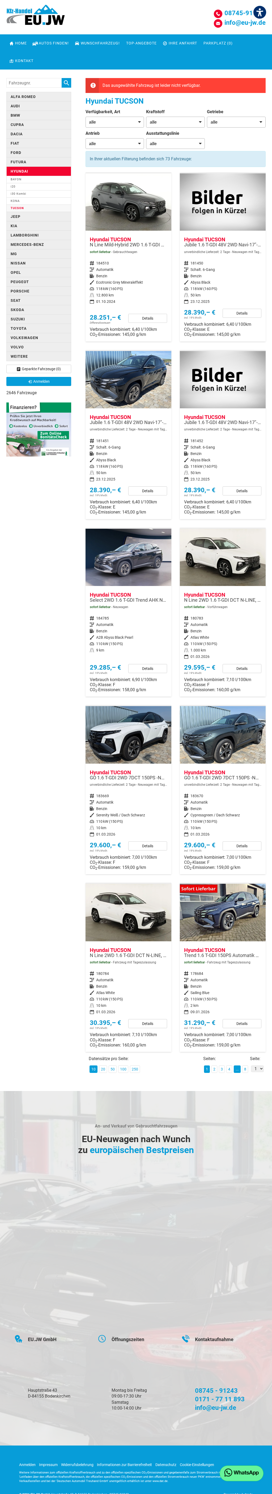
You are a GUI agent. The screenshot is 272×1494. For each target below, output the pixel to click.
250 (135, 1069)
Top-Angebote (141, 43)
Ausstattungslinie (162, 133)
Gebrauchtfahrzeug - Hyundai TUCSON (128, 257)
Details (147, 318)
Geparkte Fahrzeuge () (41, 369)
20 (103, 1069)
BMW (15, 115)
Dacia (17, 134)
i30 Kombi (18, 194)
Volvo (17, 347)
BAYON (16, 179)
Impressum (48, 1465)
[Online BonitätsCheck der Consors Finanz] (38, 429)
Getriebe (215, 111)
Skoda (17, 310)
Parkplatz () (218, 43)
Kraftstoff (155, 111)
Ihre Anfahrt (183, 43)
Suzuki (18, 319)
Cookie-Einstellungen (197, 1465)
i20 (13, 186)
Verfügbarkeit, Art (103, 111)
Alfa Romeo (23, 97)
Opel (16, 272)
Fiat (15, 143)
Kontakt (24, 61)
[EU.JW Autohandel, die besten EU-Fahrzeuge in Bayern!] (35, 17)
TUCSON (17, 208)
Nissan (18, 263)
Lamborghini (25, 235)
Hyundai (19, 171)
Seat (16, 300)
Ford (16, 152)
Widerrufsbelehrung (77, 1465)
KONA (15, 201)
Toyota (19, 328)
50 (112, 1069)
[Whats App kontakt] (242, 1473)
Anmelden (27, 1465)
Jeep (15, 216)
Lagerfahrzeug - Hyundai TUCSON (223, 257)
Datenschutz (165, 1465)
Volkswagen (24, 338)
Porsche (20, 291)
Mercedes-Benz (27, 244)
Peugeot (20, 282)
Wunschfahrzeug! (100, 43)
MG (14, 254)
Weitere (19, 356)
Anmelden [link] (41, 381)
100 (123, 1069)
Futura (18, 162)
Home (21, 43)
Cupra (17, 125)
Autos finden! (54, 43)
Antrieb (93, 133)
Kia (14, 226)
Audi (15, 106)
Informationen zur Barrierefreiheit (124, 1465)
